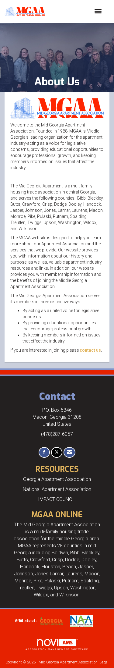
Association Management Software (57, 649)
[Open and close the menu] (76, 11)
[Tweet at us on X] (56, 452)
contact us (90, 350)
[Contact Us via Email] (69, 452)
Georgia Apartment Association (57, 479)
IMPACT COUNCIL (57, 499)
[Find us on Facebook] (44, 452)
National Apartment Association (57, 489)
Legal (104, 662)
